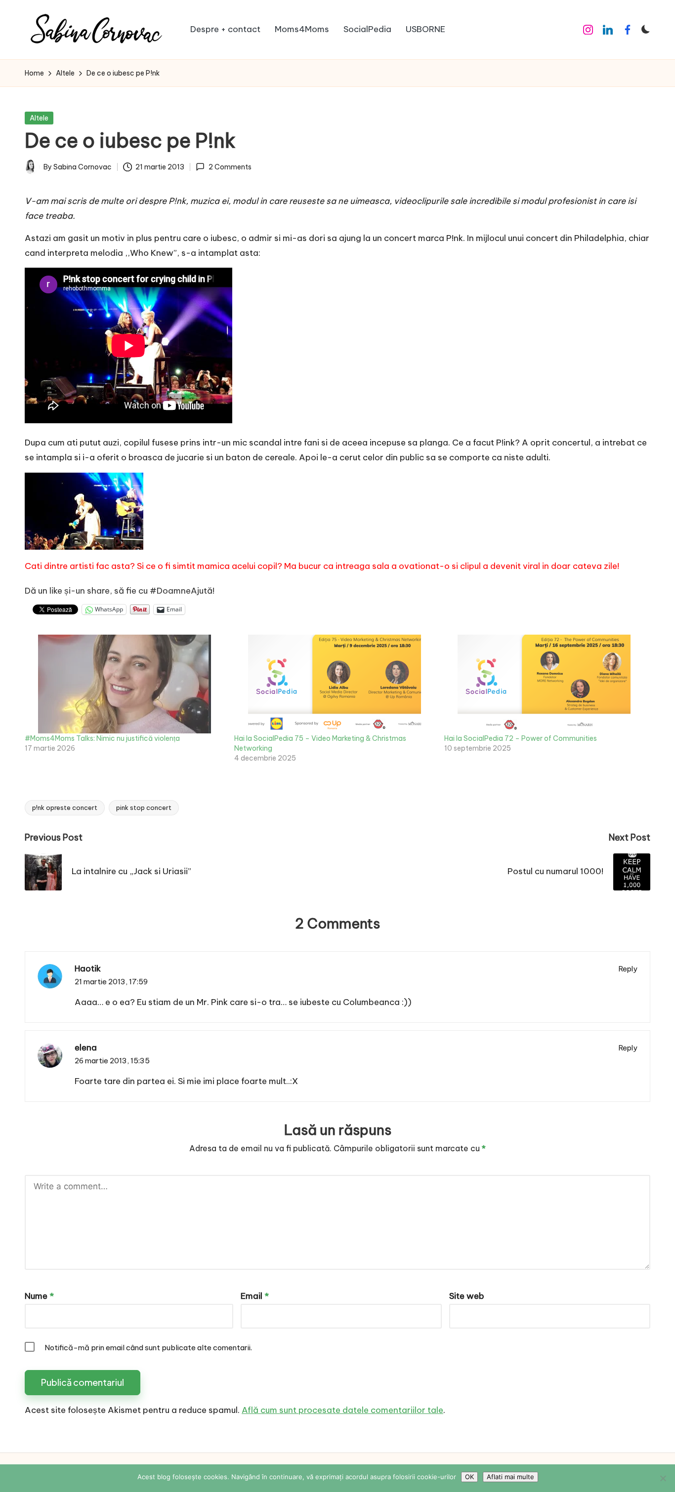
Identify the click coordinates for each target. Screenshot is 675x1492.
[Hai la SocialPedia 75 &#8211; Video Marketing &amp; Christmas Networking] (334, 684)
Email (255, 1295)
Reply (628, 968)
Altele (39, 118)
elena (86, 1047)
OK (469, 1477)
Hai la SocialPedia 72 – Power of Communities (520, 738)
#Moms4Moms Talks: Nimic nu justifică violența (102, 738)
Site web (466, 1295)
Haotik (88, 968)
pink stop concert (143, 807)
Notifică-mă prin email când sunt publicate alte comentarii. (148, 1347)
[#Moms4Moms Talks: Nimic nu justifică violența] (124, 684)
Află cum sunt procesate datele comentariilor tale (342, 1410)
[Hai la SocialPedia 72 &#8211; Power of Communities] (544, 684)
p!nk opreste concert (64, 807)
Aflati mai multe (510, 1477)
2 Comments (230, 166)
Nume (39, 1295)
